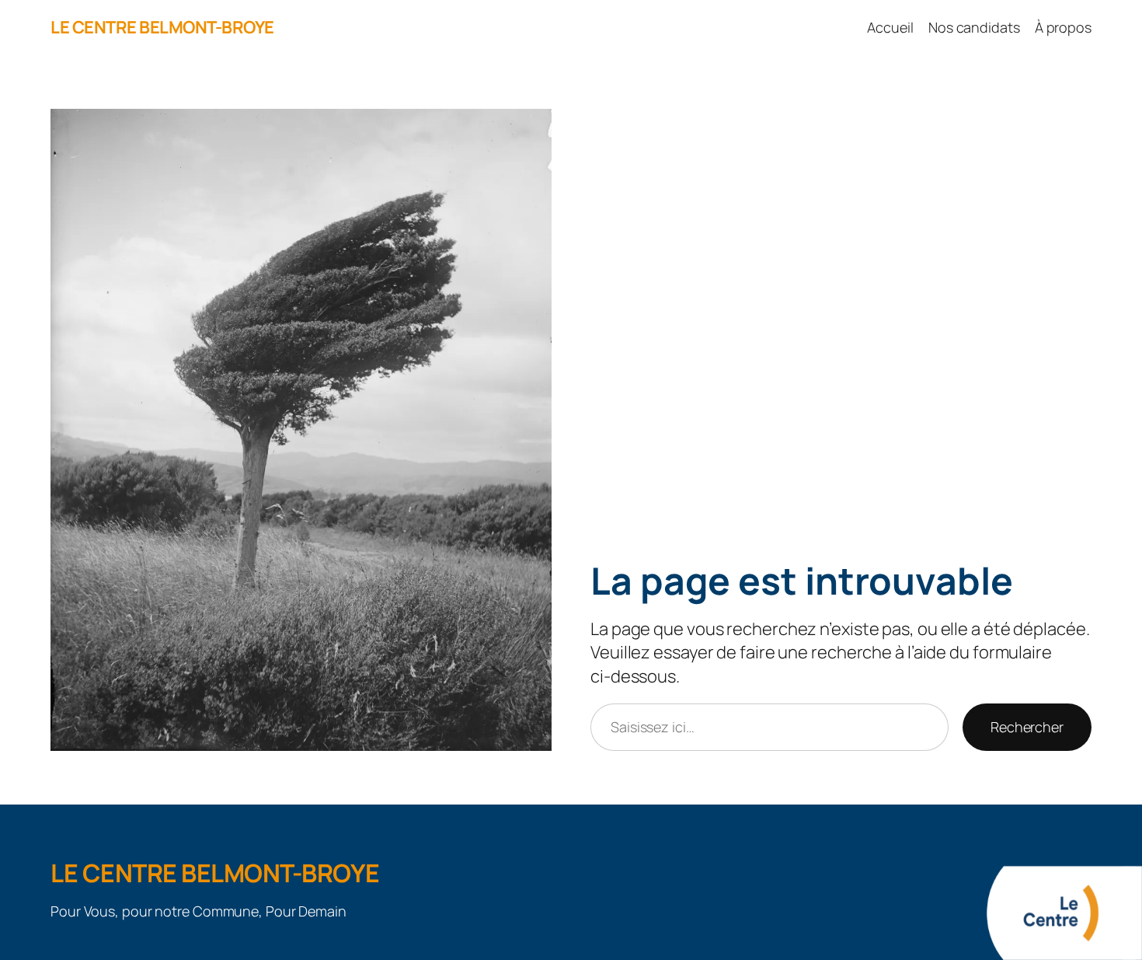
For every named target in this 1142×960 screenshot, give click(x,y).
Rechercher (1027, 726)
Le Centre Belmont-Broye (162, 27)
